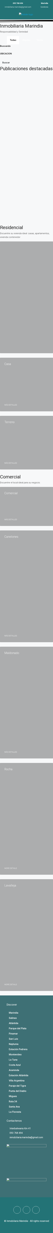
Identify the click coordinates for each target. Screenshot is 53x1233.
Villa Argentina (16, 1080)
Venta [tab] (40, 40)
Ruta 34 (13, 1101)
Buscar (6, 62)
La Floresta (15, 1111)
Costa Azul (15, 1065)
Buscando (5, 46)
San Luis (13, 1038)
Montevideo (15, 1054)
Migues (13, 1096)
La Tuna (13, 1059)
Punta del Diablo (17, 1091)
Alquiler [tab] (26, 40)
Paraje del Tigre (17, 1085)
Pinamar (13, 1033)
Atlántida (13, 1023)
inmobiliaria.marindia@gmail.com (18, 7)
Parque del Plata (17, 1028)
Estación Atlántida (18, 1075)
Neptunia (13, 1044)
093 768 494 (18, 3)
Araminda (14, 1070)
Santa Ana (14, 1106)
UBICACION (6, 53)
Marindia (13, 1012)
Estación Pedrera (18, 1049)
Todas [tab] (13, 40)
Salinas (13, 1018)
